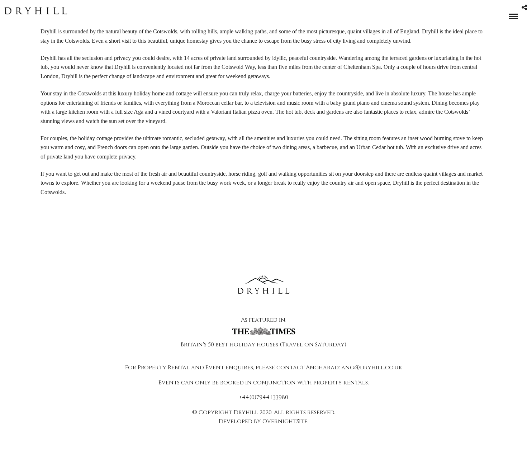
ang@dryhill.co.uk (371, 367)
